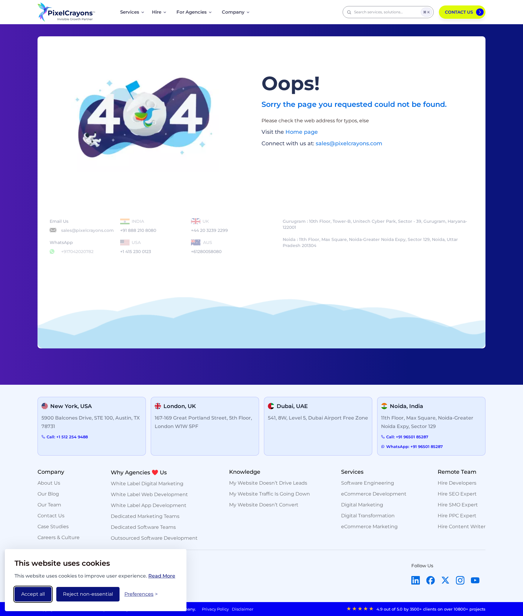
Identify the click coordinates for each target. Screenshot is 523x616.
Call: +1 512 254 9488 (67, 436)
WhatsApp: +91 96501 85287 (414, 446)
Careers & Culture (59, 537)
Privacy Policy (215, 609)
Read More (161, 576)
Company (233, 12)
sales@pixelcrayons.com (349, 143)
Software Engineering (367, 483)
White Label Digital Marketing (147, 483)
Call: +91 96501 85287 (407, 436)
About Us (49, 483)
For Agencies (191, 12)
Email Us (82, 226)
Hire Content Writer (461, 526)
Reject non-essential (88, 594)
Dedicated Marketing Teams (145, 516)
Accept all (33, 594)
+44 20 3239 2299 (209, 226)
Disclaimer (242, 609)
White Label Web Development (149, 494)
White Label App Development (148, 505)
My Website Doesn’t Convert (263, 505)
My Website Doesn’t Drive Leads (268, 483)
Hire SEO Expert (457, 494)
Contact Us (459, 12)
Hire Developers (457, 483)
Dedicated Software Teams (143, 527)
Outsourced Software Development (154, 538)
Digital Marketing (362, 505)
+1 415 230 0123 (135, 247)
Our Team (49, 505)
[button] (388, 12)
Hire (156, 12)
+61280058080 (206, 247)
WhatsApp (72, 247)
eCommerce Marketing (369, 526)
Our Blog (48, 494)
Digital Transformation (368, 516)
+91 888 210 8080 (138, 226)
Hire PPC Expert (457, 516)
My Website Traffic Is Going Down (269, 494)
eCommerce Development (373, 494)
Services (129, 12)
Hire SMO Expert (458, 505)
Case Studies (53, 526)
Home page (301, 132)
